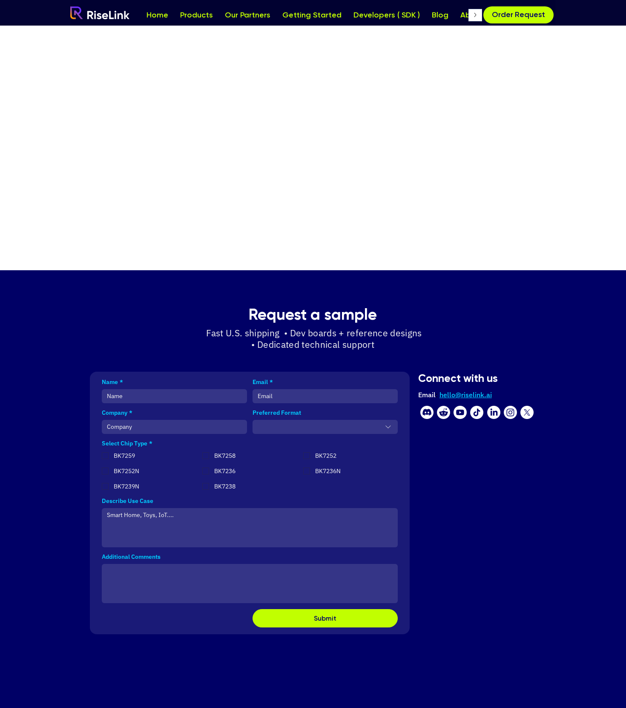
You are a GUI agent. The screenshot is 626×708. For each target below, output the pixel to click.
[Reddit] (443, 412)
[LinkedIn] (493, 412)
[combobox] (325, 427)
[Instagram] (510, 412)
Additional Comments (131, 557)
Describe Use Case (127, 501)
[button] (518, 14)
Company (117, 412)
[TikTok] (476, 412)
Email (263, 382)
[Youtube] (460, 412)
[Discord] (427, 412)
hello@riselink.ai (465, 394)
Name (112, 382)
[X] (527, 412)
